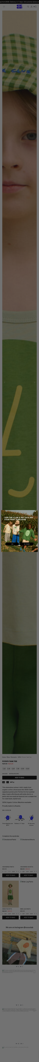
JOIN (12, 543)
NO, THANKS (27, 543)
